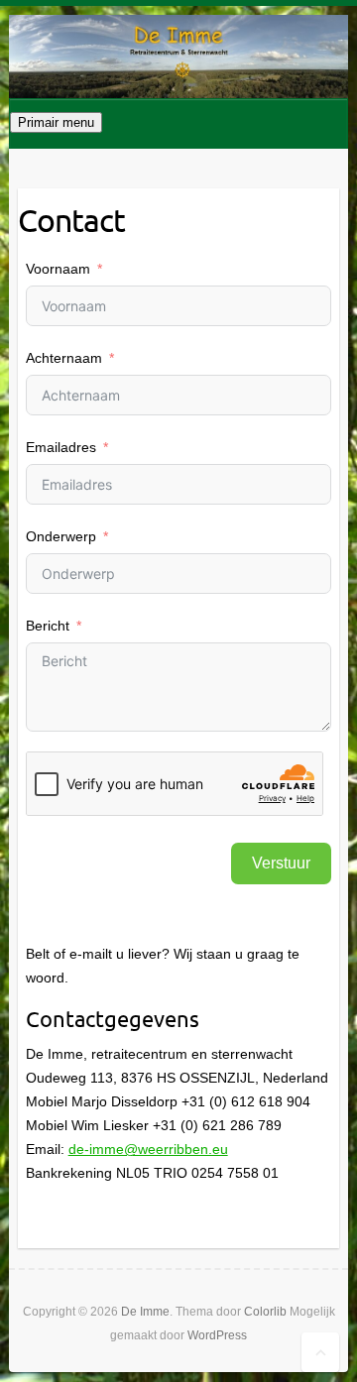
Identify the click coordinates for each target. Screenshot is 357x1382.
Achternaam (64, 358)
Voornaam (58, 269)
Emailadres (61, 447)
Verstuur (281, 863)
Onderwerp (61, 536)
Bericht (47, 625)
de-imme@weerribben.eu (148, 1149)
